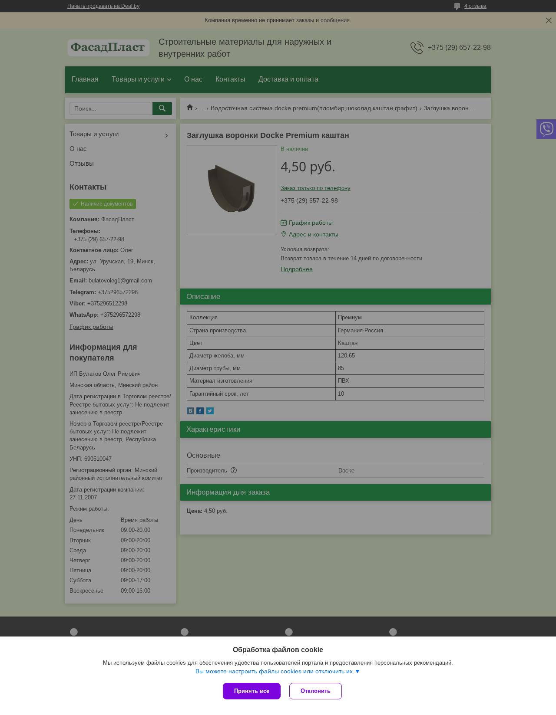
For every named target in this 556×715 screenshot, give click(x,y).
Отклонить (316, 691)
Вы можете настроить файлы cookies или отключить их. (274, 671)
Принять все (251, 691)
